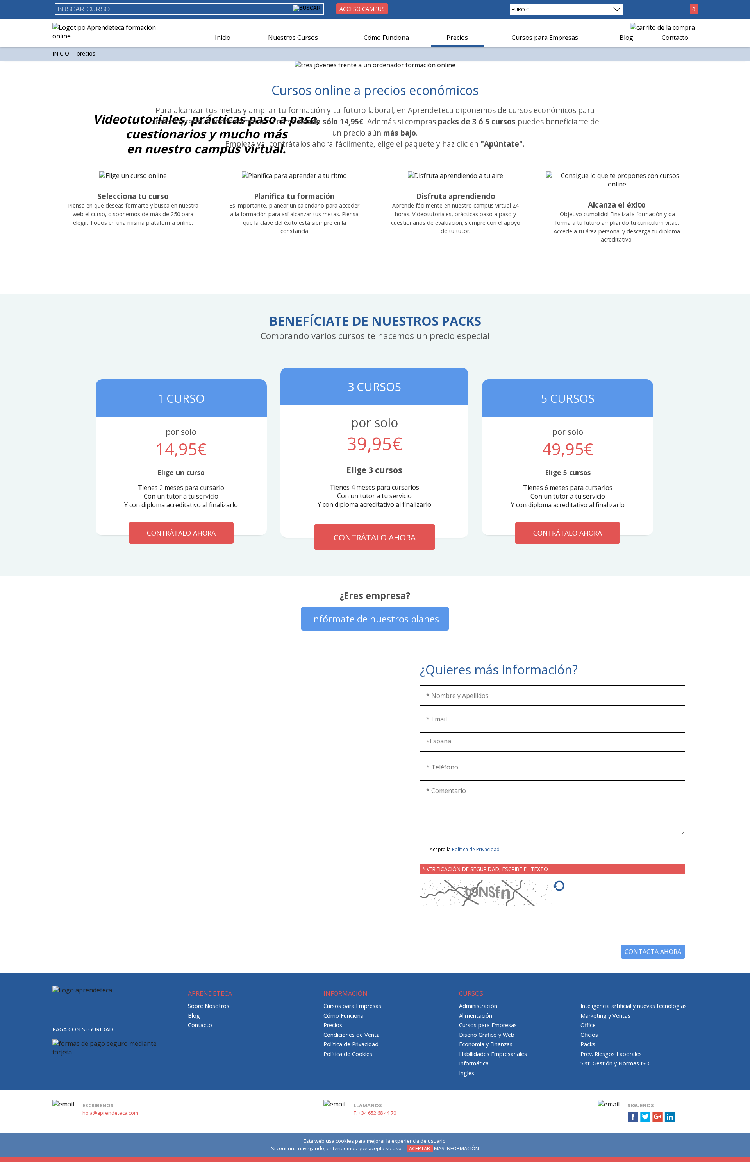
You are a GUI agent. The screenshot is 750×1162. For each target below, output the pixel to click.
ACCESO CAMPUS (362, 9)
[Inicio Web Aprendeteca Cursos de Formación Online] (107, 36)
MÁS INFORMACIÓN (456, 1148)
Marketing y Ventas (605, 1015)
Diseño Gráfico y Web (486, 1034)
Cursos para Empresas (545, 37)
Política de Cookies (347, 1054)
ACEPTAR (419, 1148)
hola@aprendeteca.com (110, 1112)
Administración (478, 1006)
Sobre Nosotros (208, 1006)
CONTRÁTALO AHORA (181, 533)
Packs (587, 1044)
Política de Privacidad (476, 849)
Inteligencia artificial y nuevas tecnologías (633, 1006)
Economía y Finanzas (485, 1044)
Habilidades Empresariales (493, 1054)
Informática (474, 1063)
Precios (457, 37)
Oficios (589, 1034)
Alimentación (475, 1015)
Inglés (466, 1073)
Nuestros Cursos (293, 37)
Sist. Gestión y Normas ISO (615, 1063)
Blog (626, 37)
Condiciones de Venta (351, 1034)
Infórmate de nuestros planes (375, 618)
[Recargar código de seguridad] (558, 890)
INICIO (60, 53)
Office (588, 1025)
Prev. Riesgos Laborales (611, 1054)
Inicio (222, 37)
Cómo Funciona (386, 37)
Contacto (675, 37)
